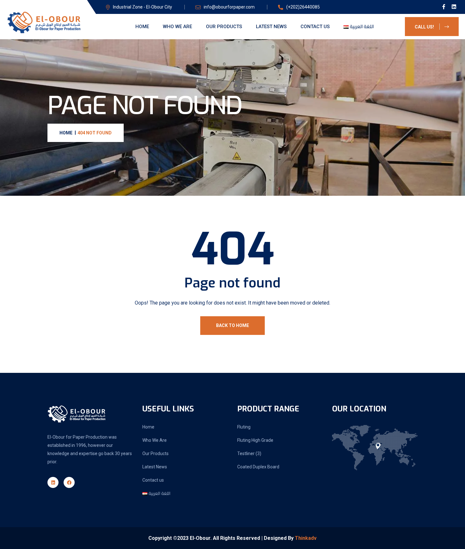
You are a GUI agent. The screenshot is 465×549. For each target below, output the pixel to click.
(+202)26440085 (303, 6)
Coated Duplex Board (258, 466)
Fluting (244, 426)
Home (142, 26)
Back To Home (232, 325)
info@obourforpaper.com (229, 6)
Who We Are (177, 26)
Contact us (315, 26)
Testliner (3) (249, 453)
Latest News (271, 26)
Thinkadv (306, 538)
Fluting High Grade (255, 440)
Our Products (224, 26)
